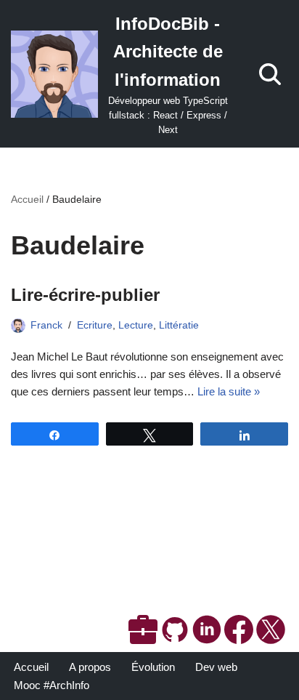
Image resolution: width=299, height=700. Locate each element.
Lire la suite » (228, 391)
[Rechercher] (270, 74)
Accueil (27, 199)
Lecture (135, 325)
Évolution (153, 667)
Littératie (179, 325)
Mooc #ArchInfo (51, 685)
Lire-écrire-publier (85, 295)
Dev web (216, 667)
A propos (90, 667)
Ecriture (94, 325)
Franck (46, 325)
